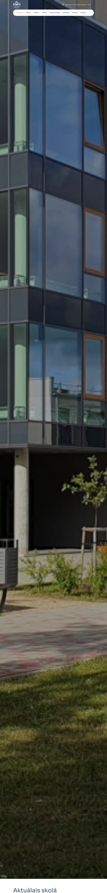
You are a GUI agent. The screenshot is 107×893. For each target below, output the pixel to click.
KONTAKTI (28, 12)
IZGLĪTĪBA (44, 12)
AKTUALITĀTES (19, 12)
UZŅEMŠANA (66, 12)
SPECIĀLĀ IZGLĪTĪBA (54, 12)
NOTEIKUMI (75, 12)
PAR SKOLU (36, 12)
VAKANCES (83, 12)
